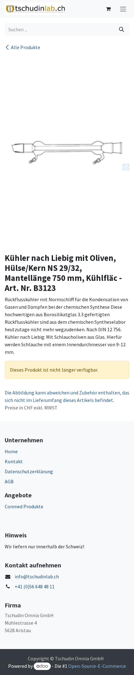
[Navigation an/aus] (123, 9)
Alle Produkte (25, 47)
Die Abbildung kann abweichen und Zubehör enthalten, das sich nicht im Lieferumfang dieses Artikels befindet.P (67, 400)
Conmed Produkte (24, 506)
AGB (9, 481)
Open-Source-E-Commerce (97, 666)
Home (11, 451)
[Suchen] (121, 29)
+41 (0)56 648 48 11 (35, 586)
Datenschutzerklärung (29, 471)
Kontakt (14, 461)
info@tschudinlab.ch (37, 576)
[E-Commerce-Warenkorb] (108, 9)
